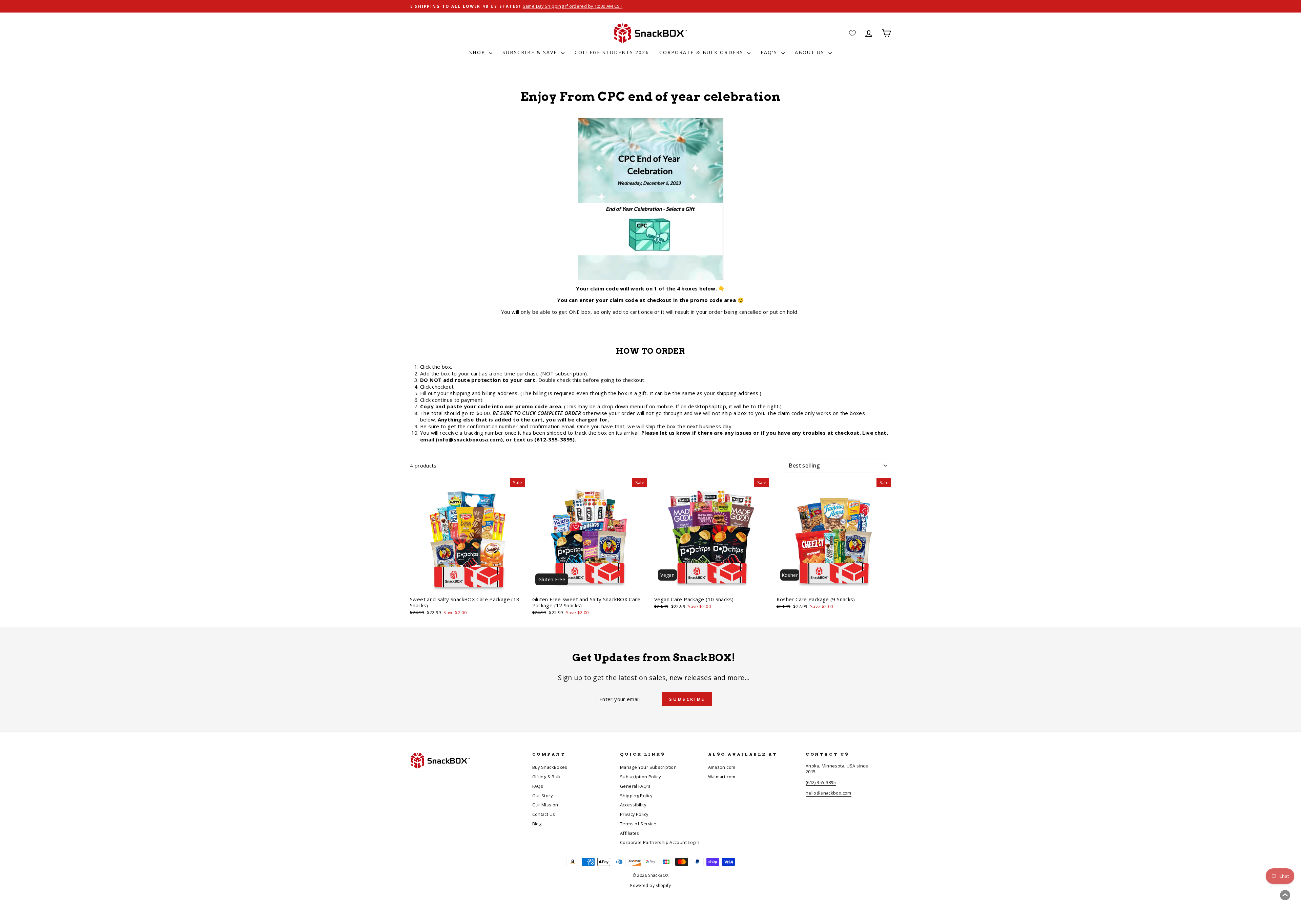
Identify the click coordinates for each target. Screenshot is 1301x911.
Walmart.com (722, 777)
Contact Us (543, 814)
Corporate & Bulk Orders (702, 52)
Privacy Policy (634, 814)
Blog (537, 824)
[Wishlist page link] (852, 33)
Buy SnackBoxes (549, 767)
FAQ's (770, 52)
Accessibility (633, 805)
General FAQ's (635, 786)
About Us (811, 52)
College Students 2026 (612, 52)
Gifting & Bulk (546, 777)
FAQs (537, 786)
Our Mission (545, 805)
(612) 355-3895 (821, 782)
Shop (478, 52)
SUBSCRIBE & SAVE (530, 52)
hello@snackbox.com (828, 793)
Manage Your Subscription (648, 767)
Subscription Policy (640, 777)
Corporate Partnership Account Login (659, 842)
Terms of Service (638, 824)
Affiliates (629, 833)
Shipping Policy (636, 796)
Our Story (542, 796)
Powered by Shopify (650, 885)
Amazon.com (722, 767)
